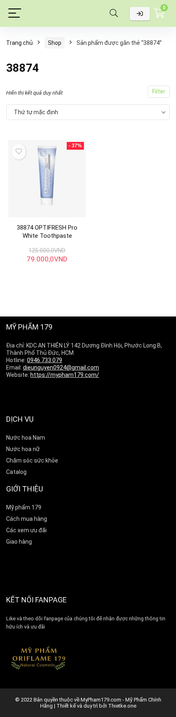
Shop (54, 43)
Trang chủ (19, 43)
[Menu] (15, 13)
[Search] (114, 13)
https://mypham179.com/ (64, 375)
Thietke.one (122, 706)
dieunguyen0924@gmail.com (61, 367)
